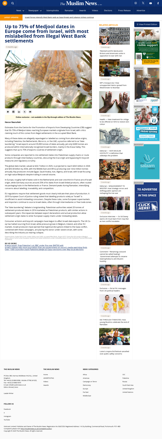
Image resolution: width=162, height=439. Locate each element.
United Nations (128, 392)
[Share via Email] (30, 112)
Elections (108, 10)
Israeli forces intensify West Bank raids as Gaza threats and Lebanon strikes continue (59, 17)
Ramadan (69, 10)
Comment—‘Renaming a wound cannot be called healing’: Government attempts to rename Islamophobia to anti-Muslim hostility (113, 256)
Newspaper (33, 10)
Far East (85, 392)
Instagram (7, 416)
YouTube (7, 420)
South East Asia (128, 385)
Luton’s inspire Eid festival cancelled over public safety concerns (114, 352)
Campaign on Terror (90, 382)
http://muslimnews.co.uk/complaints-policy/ (36, 429)
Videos (95, 10)
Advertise (141, 10)
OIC (124, 375)
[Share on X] (25, 112)
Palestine (126, 378)
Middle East (87, 396)
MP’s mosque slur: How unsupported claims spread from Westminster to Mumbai (113, 85)
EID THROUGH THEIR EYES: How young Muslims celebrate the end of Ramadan (114, 322)
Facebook (7, 409)
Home (45, 375)
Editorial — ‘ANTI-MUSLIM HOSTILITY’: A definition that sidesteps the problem (111, 153)
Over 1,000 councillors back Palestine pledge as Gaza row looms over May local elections (44, 249)
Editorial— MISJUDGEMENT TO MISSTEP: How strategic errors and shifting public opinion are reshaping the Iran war (114, 189)
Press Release (124, 10)
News (18, 10)
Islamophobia (52, 10)
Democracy (87, 385)
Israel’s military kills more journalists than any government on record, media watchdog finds (46, 247)
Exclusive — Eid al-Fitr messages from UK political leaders (113, 289)
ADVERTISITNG (48, 378)
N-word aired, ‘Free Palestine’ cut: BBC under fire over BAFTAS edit (34, 245)
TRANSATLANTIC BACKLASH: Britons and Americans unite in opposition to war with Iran (112, 53)
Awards (82, 10)
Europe (85, 389)
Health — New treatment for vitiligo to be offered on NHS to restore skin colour (114, 121)
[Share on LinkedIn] (19, 112)
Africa (85, 375)
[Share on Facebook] (13, 112)
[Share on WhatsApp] (8, 112)
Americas (86, 378)
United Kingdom (128, 389)
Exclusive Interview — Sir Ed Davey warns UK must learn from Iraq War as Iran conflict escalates (114, 218)
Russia (125, 382)
